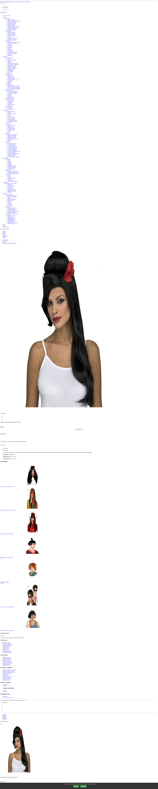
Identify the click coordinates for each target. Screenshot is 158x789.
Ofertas (9, 36)
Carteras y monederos (12, 196)
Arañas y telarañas (11, 177)
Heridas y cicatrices (11, 189)
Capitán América (11, 104)
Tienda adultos (6, 226)
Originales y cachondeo (12, 38)
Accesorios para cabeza (12, 121)
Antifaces (10, 140)
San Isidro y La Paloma (12, 52)
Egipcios (9, 62)
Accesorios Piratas (11, 145)
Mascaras (7, 133)
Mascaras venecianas (12, 136)
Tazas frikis (10, 204)
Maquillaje (5, 182)
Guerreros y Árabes (12, 60)
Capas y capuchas (11, 117)
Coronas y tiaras (11, 130)
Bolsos (9, 198)
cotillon (9, 163)
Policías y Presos (11, 76)
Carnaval (9, 44)
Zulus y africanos (11, 97)
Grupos (4, 224)
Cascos (9, 114)
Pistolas (9, 124)
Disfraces (5, 17)
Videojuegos (10, 70)
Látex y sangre (11, 186)
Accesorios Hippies (11, 152)
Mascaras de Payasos (12, 137)
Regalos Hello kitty (11, 220)
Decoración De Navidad (12, 171)
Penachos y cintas (11, 119)
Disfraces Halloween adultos (13, 26)
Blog (4, 225)
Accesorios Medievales (12, 147)
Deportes (9, 75)
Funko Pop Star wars (12, 210)
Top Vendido (7, 174)
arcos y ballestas (11, 127)
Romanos (10, 61)
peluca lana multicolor (4, 582)
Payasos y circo (11, 80)
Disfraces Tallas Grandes (13, 27)
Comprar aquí (3, 445)
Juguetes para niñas (6, 665)
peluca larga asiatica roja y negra (6, 533)
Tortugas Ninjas (11, 101)
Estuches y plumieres (12, 199)
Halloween (10, 45)
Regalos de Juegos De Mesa (8, 671)
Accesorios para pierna (12, 120)
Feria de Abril (10, 51)
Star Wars (10, 107)
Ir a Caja (7, 9)
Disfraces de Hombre (12, 28)
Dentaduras (10, 188)
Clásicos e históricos (9, 57)
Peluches (9, 202)
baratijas (9, 162)
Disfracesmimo (12, 700)
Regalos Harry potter (12, 215)
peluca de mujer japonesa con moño (7, 486)
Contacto (4, 691)
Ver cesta (4, 9)
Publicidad (5, 690)
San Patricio (10, 47)
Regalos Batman (11, 219)
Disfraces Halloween (12, 35)
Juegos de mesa (11, 200)
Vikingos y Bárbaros (12, 66)
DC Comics (10, 100)
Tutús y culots (10, 116)
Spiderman (10, 102)
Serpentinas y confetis (12, 165)
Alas (9, 131)
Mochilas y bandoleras (12, 195)
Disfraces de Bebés (11, 24)
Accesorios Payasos (12, 144)
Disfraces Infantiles (11, 20)
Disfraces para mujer (7, 652)
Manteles (9, 161)
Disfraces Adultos (11, 25)
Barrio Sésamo (11, 109)
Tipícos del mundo (9, 90)
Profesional (10, 184)
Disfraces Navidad (6, 659)
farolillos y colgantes (12, 166)
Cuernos (9, 132)
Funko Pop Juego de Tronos (13, 211)
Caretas (9, 141)
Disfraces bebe (6, 649)
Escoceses (10, 94)
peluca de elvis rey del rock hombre (7, 606)
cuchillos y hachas (11, 129)
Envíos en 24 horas (6, 15)
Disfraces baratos (11, 34)
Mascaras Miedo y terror (12, 139)
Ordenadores (10, 205)
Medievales (10, 50)
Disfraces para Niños (12, 22)
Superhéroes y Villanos (9, 99)
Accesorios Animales (12, 154)
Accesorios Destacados (9, 111)
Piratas (9, 48)
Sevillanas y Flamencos (12, 93)
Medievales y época (12, 65)
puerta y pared (10, 180)
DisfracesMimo (6, 239)
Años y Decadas (8, 84)
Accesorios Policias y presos (13, 153)
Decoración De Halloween (13, 173)
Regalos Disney (11, 221)
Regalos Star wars (11, 223)
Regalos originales (6, 664)
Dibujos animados (11, 68)
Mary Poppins (10, 71)
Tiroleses (9, 95)
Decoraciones (5, 157)
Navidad (9, 46)
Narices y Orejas (11, 185)
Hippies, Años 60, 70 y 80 (13, 85)
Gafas (9, 115)
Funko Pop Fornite (11, 212)
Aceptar (76, 786)
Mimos (9, 83)
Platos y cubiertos (11, 167)
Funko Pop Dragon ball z (13, 213)
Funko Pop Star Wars (7, 678)
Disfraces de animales (7, 660)
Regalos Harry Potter (7, 673)
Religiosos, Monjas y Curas (13, 78)
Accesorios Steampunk (12, 150)
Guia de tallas (13, 458)
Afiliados (5, 685)
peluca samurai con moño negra (6, 557)
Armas (6, 123)
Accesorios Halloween (12, 146)
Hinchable (10, 164)
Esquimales (10, 96)
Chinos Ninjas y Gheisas (13, 92)
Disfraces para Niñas (12, 23)
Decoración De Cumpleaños (13, 172)
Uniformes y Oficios (9, 74)
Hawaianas (10, 55)
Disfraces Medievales (7, 661)
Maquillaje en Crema (12, 191)
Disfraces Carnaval (6, 657)
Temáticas (5, 56)
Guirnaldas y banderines (12, 181)
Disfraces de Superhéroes (8, 662)
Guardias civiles (11, 77)
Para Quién (7, 18)
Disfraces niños (6, 647)
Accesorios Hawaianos (12, 149)
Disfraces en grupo (11, 32)
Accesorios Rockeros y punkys (14, 151)
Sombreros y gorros (12, 113)
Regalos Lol (10, 216)
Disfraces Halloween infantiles (14, 21)
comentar (2, 635)
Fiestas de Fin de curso (12, 43)
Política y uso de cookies (8, 697)
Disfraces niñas (6, 648)
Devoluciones (5, 684)
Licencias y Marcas (9, 106)
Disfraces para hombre (7, 651)
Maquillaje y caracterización (10, 183)
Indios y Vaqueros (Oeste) (13, 63)
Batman (9, 105)
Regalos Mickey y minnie (13, 222)
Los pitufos (10, 72)
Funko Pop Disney (11, 209)
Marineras (10, 54)
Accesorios (5, 110)
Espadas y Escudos (11, 125)
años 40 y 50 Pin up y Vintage (14, 86)
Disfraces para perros (12, 40)
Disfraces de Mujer (11, 30)
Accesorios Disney (11, 155)
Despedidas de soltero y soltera (14, 42)
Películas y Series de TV (12, 67)
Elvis (9, 73)
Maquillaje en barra (11, 190)
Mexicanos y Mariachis (12, 91)
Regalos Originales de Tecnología (9, 669)
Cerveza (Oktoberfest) (12, 53)
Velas (9, 160)
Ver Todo (10, 192)
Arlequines (10, 81)
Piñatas (9, 176)
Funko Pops (5, 675)
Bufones (9, 82)
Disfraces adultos (6, 650)
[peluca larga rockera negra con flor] (63, 412)
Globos (9, 175)
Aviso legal (5, 696)
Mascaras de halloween (12, 134)
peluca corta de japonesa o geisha (6, 630)
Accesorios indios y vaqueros (13, 156)
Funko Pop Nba (6, 679)
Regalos (4, 193)
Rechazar (83, 786)
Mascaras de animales (12, 135)
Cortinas (9, 179)
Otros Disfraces (8, 31)
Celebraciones (8, 41)
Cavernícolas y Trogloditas (13, 64)
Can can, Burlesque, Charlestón (14, 88)
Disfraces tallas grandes (7, 644)
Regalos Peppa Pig (11, 218)
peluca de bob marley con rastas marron (8, 510)
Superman (10, 103)
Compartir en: (3, 413)
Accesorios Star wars (12, 143)
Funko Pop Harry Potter (12, 208)
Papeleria (9, 201)
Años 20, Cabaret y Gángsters (14, 87)
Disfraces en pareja (11, 33)
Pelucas (9, 112)
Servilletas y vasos (11, 169)
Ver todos (10, 122)
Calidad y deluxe (11, 37)
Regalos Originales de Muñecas (9, 672)
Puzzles (9, 203)
